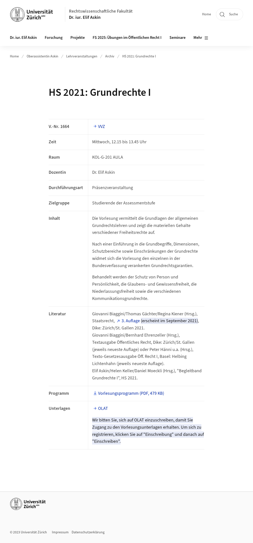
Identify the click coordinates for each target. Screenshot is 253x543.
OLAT (103, 408)
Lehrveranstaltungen (81, 56)
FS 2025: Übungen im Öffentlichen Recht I (127, 37)
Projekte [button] (77, 37)
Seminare (177, 37)
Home (206, 14)
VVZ (101, 126)
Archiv (109, 56)
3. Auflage (131, 321)
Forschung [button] (54, 37)
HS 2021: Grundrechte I (139, 56)
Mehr (197, 37)
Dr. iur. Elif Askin (85, 17)
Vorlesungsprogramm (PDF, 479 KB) (131, 393)
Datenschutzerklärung (88, 532)
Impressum (60, 532)
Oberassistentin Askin (42, 56)
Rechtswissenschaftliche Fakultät (101, 11)
